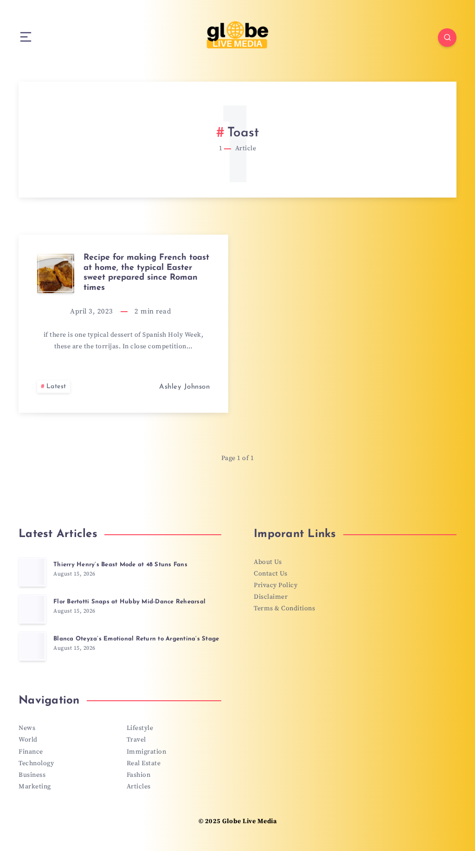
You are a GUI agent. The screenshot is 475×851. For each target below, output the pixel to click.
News (27, 728)
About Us (268, 562)
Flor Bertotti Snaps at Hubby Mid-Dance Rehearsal (129, 602)
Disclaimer (271, 597)
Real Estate (144, 763)
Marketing (35, 786)
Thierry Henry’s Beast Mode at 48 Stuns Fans (120, 565)
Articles (139, 786)
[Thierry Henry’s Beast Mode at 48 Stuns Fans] (32, 572)
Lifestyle (140, 728)
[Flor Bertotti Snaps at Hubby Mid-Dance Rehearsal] (32, 609)
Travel (136, 740)
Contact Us (270, 573)
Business (32, 775)
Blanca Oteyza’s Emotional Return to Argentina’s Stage (136, 639)
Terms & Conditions (284, 608)
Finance (31, 752)
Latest (56, 386)
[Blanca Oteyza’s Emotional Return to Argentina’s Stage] (32, 646)
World (28, 740)
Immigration (147, 752)
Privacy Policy (275, 585)
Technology (36, 763)
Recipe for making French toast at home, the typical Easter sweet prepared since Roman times (146, 273)
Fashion (139, 775)
